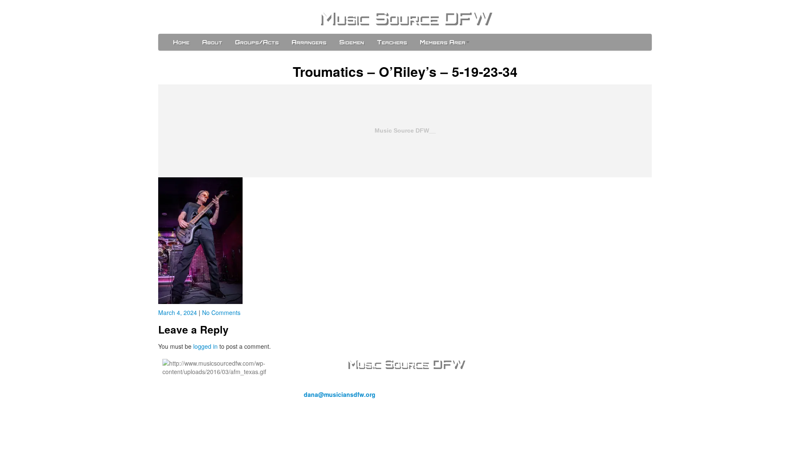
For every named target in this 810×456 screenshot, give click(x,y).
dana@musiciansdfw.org (339, 394)
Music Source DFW (405, 17)
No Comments (221, 312)
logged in (205, 346)
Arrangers (309, 42)
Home (181, 42)
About (212, 42)
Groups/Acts (257, 42)
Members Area (442, 42)
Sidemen (351, 42)
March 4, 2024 (178, 312)
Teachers (392, 42)
